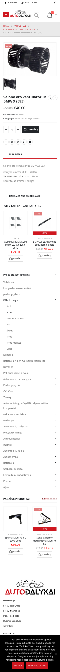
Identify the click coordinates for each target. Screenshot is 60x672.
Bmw (17, 118)
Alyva (6, 487)
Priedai (7, 481)
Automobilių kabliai (14, 450)
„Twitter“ (12, 142)
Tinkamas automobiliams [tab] (24, 195)
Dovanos (8, 366)
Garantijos (8, 626)
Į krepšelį (33, 129)
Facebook (6, 142)
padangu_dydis (11, 294)
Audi (9, 306)
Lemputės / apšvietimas (17, 475)
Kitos (9, 336)
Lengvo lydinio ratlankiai (17, 288)
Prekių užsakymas (11, 605)
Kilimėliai (16, 239)
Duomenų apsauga (12, 620)
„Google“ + (24, 142)
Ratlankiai (8, 462)
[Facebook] (55, 2)
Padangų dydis (11, 385)
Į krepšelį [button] (16, 258)
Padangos (9, 420)
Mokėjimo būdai (11, 615)
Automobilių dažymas (15, 426)
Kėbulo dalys (26, 118)
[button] (43, 499)
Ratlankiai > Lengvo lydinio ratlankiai (24, 360)
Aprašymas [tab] (15, 154)
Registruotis (32, 2)
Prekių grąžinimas (11, 610)
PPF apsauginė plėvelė (16, 373)
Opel (9, 348)
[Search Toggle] (36, 15)
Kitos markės (13, 342)
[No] (56, 653)
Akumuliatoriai (11, 438)
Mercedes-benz (15, 318)
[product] (15, 223)
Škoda (9, 330)
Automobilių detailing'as (17, 379)
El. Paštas (30, 142)
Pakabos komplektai (14, 414)
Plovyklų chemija (12, 432)
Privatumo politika (37, 665)
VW (8, 324)
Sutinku (18, 665)
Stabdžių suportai (13, 469)
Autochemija (10, 456)
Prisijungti (13, 2)
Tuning (7, 397)
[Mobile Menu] (6, 14)
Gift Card (8, 391)
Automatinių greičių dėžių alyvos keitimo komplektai (26, 405)
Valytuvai (37, 118)
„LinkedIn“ (18, 142)
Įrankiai (7, 444)
